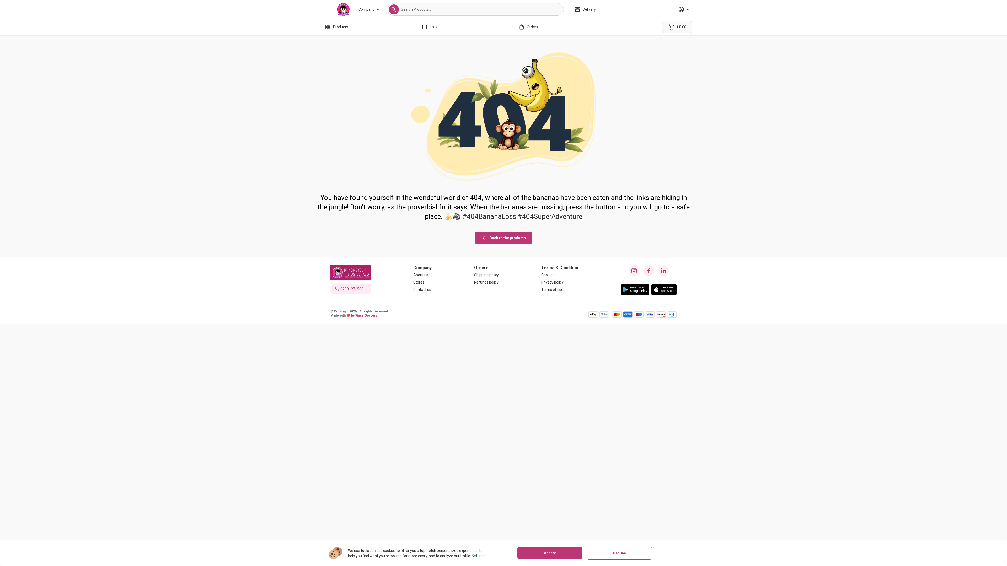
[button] (394, 9)
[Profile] (683, 9)
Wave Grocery (366, 315)
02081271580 (351, 289)
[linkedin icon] (663, 270)
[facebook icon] (649, 270)
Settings (478, 556)
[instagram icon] (634, 270)
